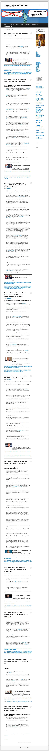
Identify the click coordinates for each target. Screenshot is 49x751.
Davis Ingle (23, 560)
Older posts (6, 739)
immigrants (40, 102)
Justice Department (11, 734)
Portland (24, 176)
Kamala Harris (8, 561)
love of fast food (19, 433)
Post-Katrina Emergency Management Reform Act (24, 287)
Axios (13, 487)
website (22, 679)
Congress (20, 285)
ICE (11, 652)
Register (37, 52)
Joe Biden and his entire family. (17, 543)
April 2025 (37, 68)
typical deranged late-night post (12, 306)
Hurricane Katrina (28, 286)
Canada (26, 369)
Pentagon (24, 606)
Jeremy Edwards (6, 287)
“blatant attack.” (26, 350)
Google (24, 370)
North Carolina (15, 287)
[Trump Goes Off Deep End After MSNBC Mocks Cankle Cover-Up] (18, 447)
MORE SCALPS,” (14, 525)
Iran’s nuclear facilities (16, 583)
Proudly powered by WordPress (24, 747)
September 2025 (38, 63)
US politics (18, 74)
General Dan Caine (27, 605)
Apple (23, 369)
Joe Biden (37, 110)
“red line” (21, 124)
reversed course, (24, 642)
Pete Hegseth (27, 606)
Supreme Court (38, 127)
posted (17, 47)
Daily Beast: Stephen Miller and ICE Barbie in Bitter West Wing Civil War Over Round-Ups (16, 614)
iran (8, 606)
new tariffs (19, 308)
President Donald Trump (7, 288)
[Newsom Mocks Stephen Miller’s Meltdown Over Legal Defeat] (18, 167)
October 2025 (38, 62)
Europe (13, 370)
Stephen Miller (13, 177)
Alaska (18, 455)
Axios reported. (21, 625)
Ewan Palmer (16, 73)
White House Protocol (23, 74)
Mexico (37, 115)
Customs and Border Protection (40, 88)
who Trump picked (21, 46)
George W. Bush (24, 286)
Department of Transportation (22, 701)
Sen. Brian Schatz (8, 177)
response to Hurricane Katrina (17, 235)
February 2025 (38, 70)
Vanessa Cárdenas (21, 654)
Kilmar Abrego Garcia (38, 111)
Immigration (13, 652)
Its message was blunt (21, 196)
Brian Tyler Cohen (15, 72)
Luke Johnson (12, 653)
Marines (12, 176)
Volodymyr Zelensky (27, 562)
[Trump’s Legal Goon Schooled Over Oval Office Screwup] (18, 61)
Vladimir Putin (11, 456)
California (14, 175)
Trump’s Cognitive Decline (19, 24)
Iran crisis (10, 606)
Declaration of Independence (28, 72)
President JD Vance (24, 734)
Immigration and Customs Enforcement (20, 652)
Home (5, 24)
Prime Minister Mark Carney (11, 371)
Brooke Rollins (20, 651)
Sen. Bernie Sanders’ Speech (8, 26)
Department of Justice (7, 73)
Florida (21, 286)
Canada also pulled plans (13, 344)
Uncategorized (9, 72)
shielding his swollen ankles (11, 408)
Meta (30, 370)
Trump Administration (10, 74)
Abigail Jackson (15, 651)
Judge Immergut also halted (15, 146)
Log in (37, 53)
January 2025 (38, 71)
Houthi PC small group (35, 24)
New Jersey (37, 116)
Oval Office (21, 48)
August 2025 (37, 64)
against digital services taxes (17, 316)
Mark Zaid (19, 561)
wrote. (22, 322)
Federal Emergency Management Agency (13, 286)
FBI (36, 100)
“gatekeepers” (13, 335)
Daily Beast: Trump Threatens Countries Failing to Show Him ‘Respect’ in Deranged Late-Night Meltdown (16, 294)
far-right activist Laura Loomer (17, 486)
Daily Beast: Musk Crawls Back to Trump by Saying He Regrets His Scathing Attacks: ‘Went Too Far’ (16, 708)
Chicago (17, 175)
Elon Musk (37, 99)
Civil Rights (20, 72)
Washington (38, 137)
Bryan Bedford (15, 701)
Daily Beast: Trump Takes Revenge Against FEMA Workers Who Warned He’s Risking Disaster (15, 185)
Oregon (22, 176)
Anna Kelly (14, 605)
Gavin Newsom (42, 100)
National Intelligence (24, 561)
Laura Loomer (12, 561)
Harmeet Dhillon (21, 73)
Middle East (15, 606)
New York (20, 653)
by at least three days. (19, 253)
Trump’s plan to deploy (16, 132)
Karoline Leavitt (27, 370)
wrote (14, 137)
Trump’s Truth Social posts (14, 726)
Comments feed (38, 55)
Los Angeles (9, 176)
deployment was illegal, (23, 159)
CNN (10, 217)
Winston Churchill (28, 74)
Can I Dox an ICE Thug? (11, 24)
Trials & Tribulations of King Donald (16, 5)
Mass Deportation (16, 653)
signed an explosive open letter (17, 191)
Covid (22, 72)
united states (15, 74)
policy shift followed (12, 634)
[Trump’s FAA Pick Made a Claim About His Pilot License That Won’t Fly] (18, 693)
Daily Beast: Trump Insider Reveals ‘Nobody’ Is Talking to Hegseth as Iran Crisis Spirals (15, 569)
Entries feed (37, 54)
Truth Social (17, 388)
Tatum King (7, 654)
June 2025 (37, 66)
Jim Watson (28, 652)
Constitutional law (21, 175)
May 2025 (37, 67)
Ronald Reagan (20, 702)
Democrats (37, 89)
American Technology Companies (17, 369)
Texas (16, 177)
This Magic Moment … (28, 24)
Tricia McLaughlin (42, 128)
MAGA (24, 73)
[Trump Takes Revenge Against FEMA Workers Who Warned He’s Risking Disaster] (18, 278)
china (28, 369)
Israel (12, 606)
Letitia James (16, 561)
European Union (16, 370)
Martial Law (14, 176)
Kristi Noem (10, 287)
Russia (8, 456)
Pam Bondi (37, 117)
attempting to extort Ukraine (11, 502)
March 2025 (37, 69)
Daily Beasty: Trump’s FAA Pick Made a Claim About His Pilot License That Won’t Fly (16, 661)
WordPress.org (38, 56)
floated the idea (20, 629)
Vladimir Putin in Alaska (21, 422)
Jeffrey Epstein (6, 734)
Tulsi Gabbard (20, 562)
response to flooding (10, 250)
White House (29, 177)
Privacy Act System (9, 562)
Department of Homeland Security (26, 285)
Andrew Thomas (15, 560)
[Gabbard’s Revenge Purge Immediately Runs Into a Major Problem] (18, 552)
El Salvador (41, 99)
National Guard (19, 176)
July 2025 (37, 65)
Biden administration (16, 285)
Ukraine (23, 562)
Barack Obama (20, 560)
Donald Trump (10, 41)
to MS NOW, (26, 389)
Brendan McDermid (22, 455)
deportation (38, 96)
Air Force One (15, 455)
